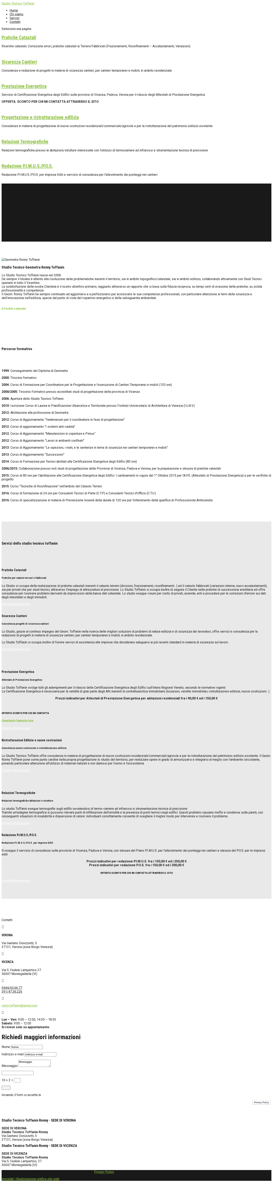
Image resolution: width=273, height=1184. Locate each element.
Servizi (14, 18)
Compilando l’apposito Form (17, 720)
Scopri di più (10, 53)
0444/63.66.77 (12, 988)
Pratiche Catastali (19, 37)
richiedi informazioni (16, 604)
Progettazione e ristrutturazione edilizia (40, 117)
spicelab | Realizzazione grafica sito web (30, 1179)
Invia (6, 1087)
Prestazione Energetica (24, 86)
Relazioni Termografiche (25, 141)
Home (14, 10)
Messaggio (10, 1066)
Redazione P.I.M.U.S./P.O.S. (27, 166)
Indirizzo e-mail (13, 1054)
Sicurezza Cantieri (19, 62)
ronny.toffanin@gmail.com (19, 1005)
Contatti (15, 22)
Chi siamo (16, 14)
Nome (6, 1047)
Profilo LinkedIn (14, 309)
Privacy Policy (104, 1172)
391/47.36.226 (12, 991)
